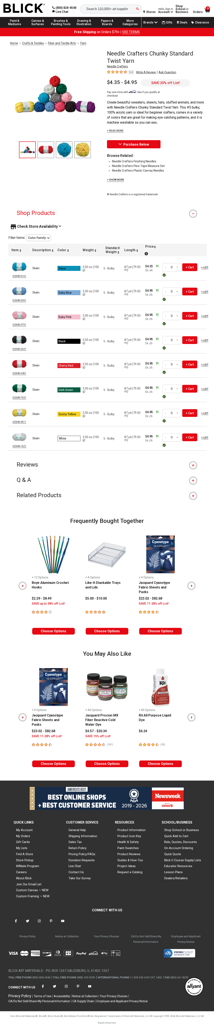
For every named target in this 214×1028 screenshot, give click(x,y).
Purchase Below (136, 144)
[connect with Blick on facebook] (16, 924)
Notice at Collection (67, 936)
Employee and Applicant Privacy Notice (186, 939)
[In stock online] (165, 275)
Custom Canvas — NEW (32, 890)
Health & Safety (128, 842)
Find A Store (24, 854)
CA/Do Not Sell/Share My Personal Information (146, 939)
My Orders (23, 836)
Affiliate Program (27, 866)
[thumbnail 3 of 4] (64, 149)
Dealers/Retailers (176, 878)
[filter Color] (38, 238)
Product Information (131, 830)
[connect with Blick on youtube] (63, 924)
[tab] (107, 213)
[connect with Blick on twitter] (27, 924)
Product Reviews (128, 854)
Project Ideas (126, 866)
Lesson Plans (173, 872)
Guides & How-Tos (130, 860)
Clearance (202, 22)
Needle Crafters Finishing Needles (134, 161)
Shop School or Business (181, 830)
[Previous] (22, 586)
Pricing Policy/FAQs (82, 854)
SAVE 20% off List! (165, 83)
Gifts (169, 22)
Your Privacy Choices (106, 936)
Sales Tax (75, 842)
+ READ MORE (115, 130)
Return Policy (78, 848)
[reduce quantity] (166, 267)
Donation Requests (82, 860)
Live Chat (75, 866)
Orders (198, 11)
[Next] (191, 586)
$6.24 (143, 731)
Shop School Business (182, 9)
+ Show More (115, 179)
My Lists (21, 848)
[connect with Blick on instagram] (39, 924)
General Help (77, 830)
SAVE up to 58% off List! (48, 603)
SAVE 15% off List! (98, 736)
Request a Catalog (130, 872)
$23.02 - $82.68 (150, 598)
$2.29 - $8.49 (41, 598)
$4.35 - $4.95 (122, 82)
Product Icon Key (129, 836)
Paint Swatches (128, 848)
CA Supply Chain (83, 1001)
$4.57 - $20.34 (96, 731)
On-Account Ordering (178, 848)
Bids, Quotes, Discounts (180, 842)
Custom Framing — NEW (33, 896)
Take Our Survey (80, 878)
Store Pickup (24, 860)
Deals (183, 22)
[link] (60, 11)
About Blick (24, 878)
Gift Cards (23, 842)
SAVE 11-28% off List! (154, 603)
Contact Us (76, 872)
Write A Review (146, 72)
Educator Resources (178, 866)
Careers (21, 872)
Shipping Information (83, 836)
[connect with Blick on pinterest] (51, 924)
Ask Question (167, 72)
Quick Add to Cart (176, 836)
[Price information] (157, 266)
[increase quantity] (177, 267)
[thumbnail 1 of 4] (27, 149)
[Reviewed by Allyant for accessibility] (194, 987)
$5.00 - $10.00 (96, 598)
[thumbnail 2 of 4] (45, 149)
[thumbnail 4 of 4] (82, 149)
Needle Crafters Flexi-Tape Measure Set (138, 166)
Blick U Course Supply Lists (182, 860)
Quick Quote (172, 854)
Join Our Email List (28, 884)
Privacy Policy (27, 936)
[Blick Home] (24, 8)
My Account (24, 830)
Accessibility (62, 996)
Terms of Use (42, 996)
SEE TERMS (131, 32)
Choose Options (53, 631)
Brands (148, 22)
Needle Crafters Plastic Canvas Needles (138, 170)
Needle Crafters (117, 66)
